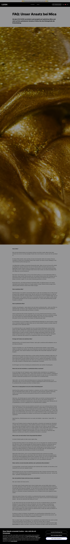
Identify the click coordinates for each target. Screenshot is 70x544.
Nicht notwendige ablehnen (56, 535)
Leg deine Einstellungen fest (56, 532)
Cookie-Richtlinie (14, 541)
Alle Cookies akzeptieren (56, 538)
